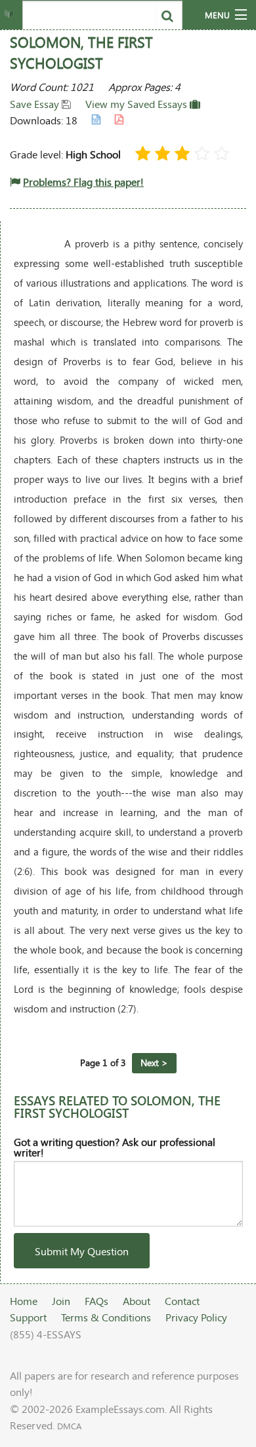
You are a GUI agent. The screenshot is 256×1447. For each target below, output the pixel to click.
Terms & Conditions (106, 1317)
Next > (154, 1062)
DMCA (69, 1426)
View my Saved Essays (137, 104)
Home (23, 1301)
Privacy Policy (196, 1317)
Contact (182, 1301)
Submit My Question (82, 1251)
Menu (217, 15)
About (136, 1301)
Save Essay (36, 104)
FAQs (96, 1301)
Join (61, 1301)
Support (28, 1317)
